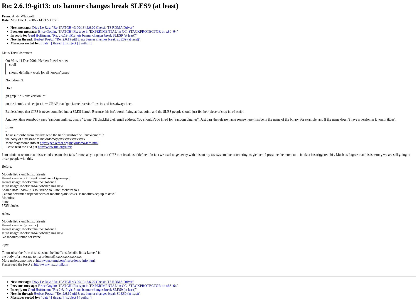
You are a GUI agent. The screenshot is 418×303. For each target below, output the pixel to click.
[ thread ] (57, 43)
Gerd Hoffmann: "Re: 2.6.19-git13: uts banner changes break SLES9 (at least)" (82, 35)
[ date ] (45, 43)
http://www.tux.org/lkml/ (55, 147)
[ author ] (85, 43)
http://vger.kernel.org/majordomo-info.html (69, 143)
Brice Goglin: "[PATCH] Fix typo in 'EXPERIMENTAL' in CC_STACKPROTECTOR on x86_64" (108, 31)
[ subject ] (71, 43)
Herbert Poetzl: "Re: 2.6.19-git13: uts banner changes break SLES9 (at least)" (87, 39)
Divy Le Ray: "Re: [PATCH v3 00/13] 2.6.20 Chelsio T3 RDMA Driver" (83, 27)
